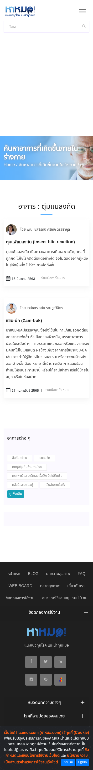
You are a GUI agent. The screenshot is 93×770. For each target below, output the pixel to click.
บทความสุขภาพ (58, 574)
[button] (82, 10)
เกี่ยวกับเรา (76, 586)
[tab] (46, 613)
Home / (10, 165)
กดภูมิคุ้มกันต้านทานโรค (27, 467)
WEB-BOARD (20, 586)
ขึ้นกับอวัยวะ (19, 458)
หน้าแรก (14, 574)
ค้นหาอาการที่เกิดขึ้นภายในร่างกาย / (49, 165)
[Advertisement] (46, 87)
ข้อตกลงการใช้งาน (20, 598)
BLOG (33, 574)
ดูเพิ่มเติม (15, 494)
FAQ (81, 574)
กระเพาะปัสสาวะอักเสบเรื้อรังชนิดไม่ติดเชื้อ (37, 476)
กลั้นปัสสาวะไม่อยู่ (22, 485)
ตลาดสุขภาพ (50, 586)
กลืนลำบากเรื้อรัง (55, 485)
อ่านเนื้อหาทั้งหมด (53, 278)
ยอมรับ (68, 762)
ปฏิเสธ (82, 762)
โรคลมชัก (44, 458)
